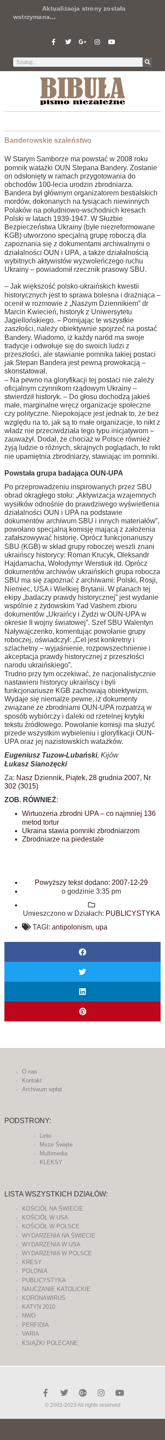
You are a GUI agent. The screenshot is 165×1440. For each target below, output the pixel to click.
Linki (45, 1135)
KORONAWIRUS (44, 1298)
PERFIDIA (35, 1325)
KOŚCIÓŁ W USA (45, 1217)
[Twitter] (68, 42)
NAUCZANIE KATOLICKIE (56, 1289)
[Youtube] (112, 42)
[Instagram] (97, 42)
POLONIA (35, 1271)
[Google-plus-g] (83, 42)
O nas (29, 1071)
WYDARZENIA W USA (51, 1244)
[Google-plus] (83, 1393)
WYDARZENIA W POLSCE (57, 1253)
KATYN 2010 (38, 1306)
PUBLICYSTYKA (133, 913)
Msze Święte (56, 1144)
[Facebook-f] (54, 42)
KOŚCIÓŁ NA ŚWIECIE (52, 1208)
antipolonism (72, 927)
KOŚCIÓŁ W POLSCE (51, 1226)
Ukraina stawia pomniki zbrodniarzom (80, 830)
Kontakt (32, 1080)
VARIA (30, 1333)
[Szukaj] (147, 62)
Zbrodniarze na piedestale (63, 839)
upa (101, 927)
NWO (29, 1315)
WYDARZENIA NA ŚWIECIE (58, 1235)
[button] (83, 119)
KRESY (32, 1262)
